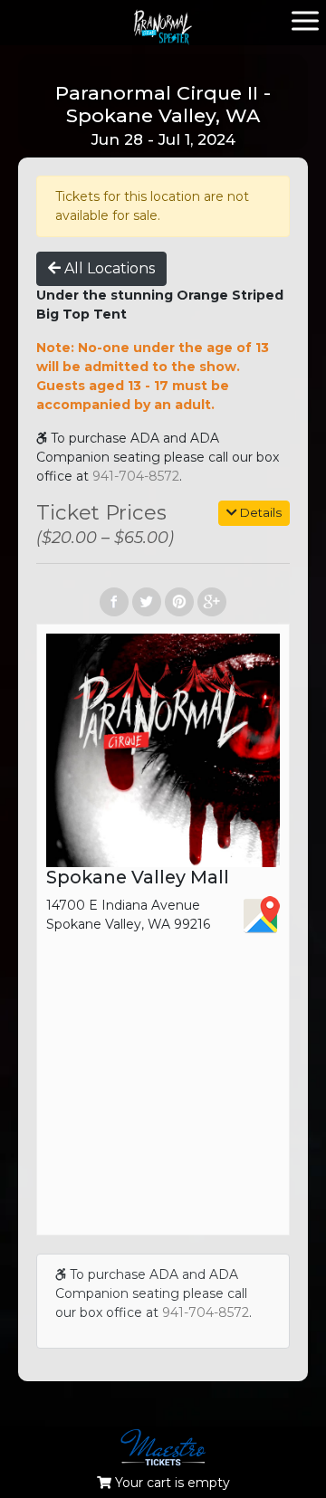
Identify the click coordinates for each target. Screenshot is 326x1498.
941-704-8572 (135, 476)
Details (259, 512)
